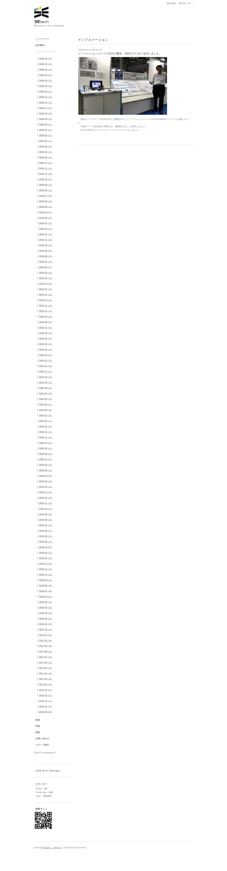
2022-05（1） (46, 338)
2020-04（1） (46, 476)
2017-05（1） (46, 668)
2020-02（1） (46, 487)
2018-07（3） (46, 591)
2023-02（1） (46, 289)
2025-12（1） (46, 102)
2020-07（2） (46, 459)
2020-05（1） (46, 470)
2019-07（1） (46, 525)
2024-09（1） (46, 185)
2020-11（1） (46, 437)
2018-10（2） (46, 574)
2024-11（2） (46, 174)
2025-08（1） (46, 124)
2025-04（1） (46, 146)
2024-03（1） (46, 218)
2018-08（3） (46, 585)
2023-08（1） (46, 256)
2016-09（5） (46, 712)
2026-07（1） (46, 64)
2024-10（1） (46, 179)
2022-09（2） (46, 316)
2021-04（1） (46, 410)
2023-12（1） (46, 234)
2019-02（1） (46, 553)
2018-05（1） (46, 602)
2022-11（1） (46, 305)
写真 (37, 726)
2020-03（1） (46, 481)
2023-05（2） (46, 273)
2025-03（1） (46, 152)
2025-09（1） (46, 119)
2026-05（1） (46, 75)
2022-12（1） (46, 300)
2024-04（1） (46, 212)
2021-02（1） (46, 421)
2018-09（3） (46, 580)
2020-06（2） (46, 465)
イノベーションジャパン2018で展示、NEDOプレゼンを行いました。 (120, 53)
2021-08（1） (46, 388)
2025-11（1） (46, 108)
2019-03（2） (46, 547)
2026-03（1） (46, 86)
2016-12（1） (46, 695)
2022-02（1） (46, 355)
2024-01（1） (46, 229)
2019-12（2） (46, 498)
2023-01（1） (46, 294)
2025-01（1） (46, 163)
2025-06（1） (46, 135)
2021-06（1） (46, 399)
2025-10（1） (46, 113)
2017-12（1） (46, 629)
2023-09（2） (46, 251)
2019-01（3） (46, 558)
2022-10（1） (46, 311)
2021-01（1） (46, 426)
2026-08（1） (46, 58)
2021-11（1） (46, 371)
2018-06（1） (46, 596)
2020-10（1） (46, 443)
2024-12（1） (46, 168)
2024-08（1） (46, 190)
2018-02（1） (46, 618)
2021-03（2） (46, 415)
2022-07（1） (46, 327)
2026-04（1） (46, 80)
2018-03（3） (46, 613)
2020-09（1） (46, 448)
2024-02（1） (46, 223)
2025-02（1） (46, 157)
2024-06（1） (46, 201)
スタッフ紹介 (42, 744)
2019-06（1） (46, 531)
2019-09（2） (46, 514)
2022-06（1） (46, 333)
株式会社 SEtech (52, 847)
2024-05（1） (46, 207)
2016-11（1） (46, 701)
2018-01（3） (46, 624)
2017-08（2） (46, 651)
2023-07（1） (46, 262)
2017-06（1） (46, 662)
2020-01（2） (46, 492)
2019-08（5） (46, 520)
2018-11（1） (46, 569)
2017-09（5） (46, 646)
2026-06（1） (46, 69)
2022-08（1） (46, 322)
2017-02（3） (46, 684)
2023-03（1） (46, 283)
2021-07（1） (46, 393)
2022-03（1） (46, 349)
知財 (37, 732)
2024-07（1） (46, 196)
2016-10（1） (46, 706)
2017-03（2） (46, 679)
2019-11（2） (46, 503)
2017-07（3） (46, 657)
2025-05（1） (46, 141)
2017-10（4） (46, 640)
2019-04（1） (46, 542)
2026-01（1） (46, 97)
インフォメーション (45, 51)
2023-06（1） (46, 267)
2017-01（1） (46, 690)
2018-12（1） (46, 563)
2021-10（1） (46, 377)
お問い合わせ (42, 738)
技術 (37, 720)
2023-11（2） (46, 240)
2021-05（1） (46, 404)
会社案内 (40, 45)
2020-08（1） (46, 454)
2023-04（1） (46, 278)
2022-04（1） (46, 344)
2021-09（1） (46, 382)
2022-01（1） (46, 360)
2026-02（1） (46, 91)
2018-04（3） (46, 607)
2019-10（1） (46, 509)
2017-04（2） (46, 673)
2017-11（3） (46, 635)
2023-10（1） (46, 245)
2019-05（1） (46, 536)
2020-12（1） (46, 432)
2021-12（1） (46, 366)
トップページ (42, 39)
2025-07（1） (46, 130)
